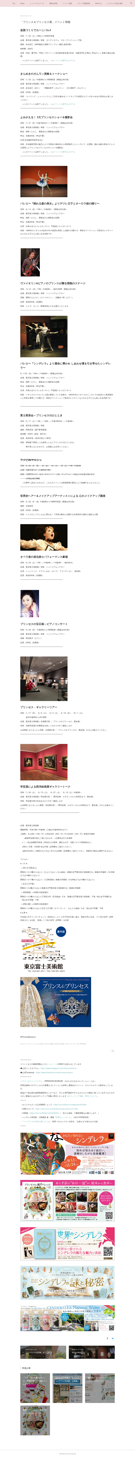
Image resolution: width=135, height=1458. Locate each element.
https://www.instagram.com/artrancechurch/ (59, 1068)
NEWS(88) (83, 1044)
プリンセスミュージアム (32, 1081)
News (22, 3)
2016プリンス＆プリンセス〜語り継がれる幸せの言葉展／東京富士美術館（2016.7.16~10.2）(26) (49, 1044)
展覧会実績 (53, 3)
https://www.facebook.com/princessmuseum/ (54, 1072)
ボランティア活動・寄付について (82, 1096)
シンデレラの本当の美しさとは (37, 1121)
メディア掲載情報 (83, 3)
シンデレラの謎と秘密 (115, 3)
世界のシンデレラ (63, 1117)
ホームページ (51, 1064)
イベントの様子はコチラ (64, 60)
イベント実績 (67, 3)
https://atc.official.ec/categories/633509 (70, 1104)
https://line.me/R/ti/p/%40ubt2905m (44, 1113)
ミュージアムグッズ (37, 3)
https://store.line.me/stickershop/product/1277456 (56, 1108)
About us (98, 3)
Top (14, 3)
